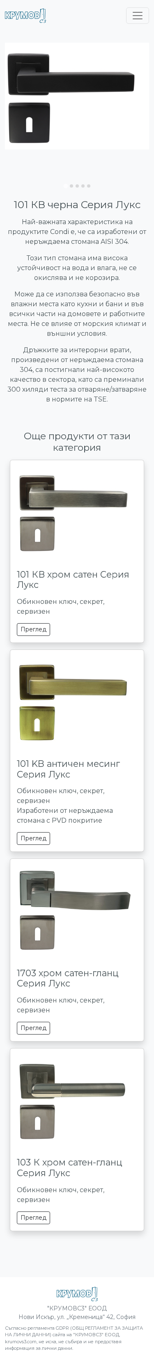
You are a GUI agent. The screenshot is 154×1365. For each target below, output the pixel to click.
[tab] (65, 186)
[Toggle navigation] (137, 15)
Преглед (33, 629)
